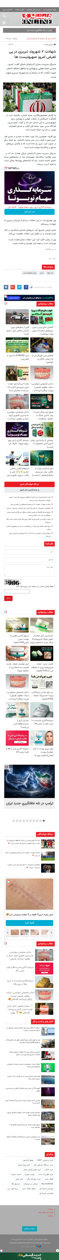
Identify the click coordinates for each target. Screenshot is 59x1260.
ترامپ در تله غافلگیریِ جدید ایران (29, 803)
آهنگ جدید (48, 1179)
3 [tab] (37, 821)
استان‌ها (42, 38)
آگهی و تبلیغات (19, 10)
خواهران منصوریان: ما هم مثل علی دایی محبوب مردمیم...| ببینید (29, 508)
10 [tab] (14, 821)
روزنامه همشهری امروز (49, 10)
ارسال (8, 598)
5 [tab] (30, 821)
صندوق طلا (15, 1183)
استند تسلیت (16, 1174)
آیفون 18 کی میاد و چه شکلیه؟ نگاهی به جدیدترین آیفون (23, 1089)
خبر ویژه (50, 272)
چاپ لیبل (19, 1179)
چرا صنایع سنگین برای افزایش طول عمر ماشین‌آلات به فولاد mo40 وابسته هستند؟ (23, 1041)
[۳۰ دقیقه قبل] (48, 1031)
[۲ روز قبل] (48, 1128)
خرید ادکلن (49, 1169)
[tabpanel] (29, 787)
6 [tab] (27, 821)
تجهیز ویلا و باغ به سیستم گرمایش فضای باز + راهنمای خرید (24, 1126)
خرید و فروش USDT (45, 1160)
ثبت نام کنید (29, 211)
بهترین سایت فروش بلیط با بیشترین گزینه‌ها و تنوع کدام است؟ (23, 1101)
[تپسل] (5, 168)
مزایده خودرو (30, 1174)
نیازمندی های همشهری (34, 10)
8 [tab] (20, 821)
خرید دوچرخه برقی (34, 1179)
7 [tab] (23, 821)
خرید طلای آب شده (45, 1174)
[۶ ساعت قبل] (48, 1091)
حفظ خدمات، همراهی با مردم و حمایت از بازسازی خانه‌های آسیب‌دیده (23, 1065)
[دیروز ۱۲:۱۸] (48, 1116)
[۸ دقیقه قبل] (29, 781)
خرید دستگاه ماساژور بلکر (43, 1165)
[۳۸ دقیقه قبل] (48, 1079)
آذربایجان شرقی (32, 38)
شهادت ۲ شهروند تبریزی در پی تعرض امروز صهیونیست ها (32, 54)
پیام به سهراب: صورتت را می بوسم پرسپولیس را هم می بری (31, 504)
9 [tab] (17, 821)
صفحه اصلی (52, 38)
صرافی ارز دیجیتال (31, 1183)
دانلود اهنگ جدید (29, 1188)
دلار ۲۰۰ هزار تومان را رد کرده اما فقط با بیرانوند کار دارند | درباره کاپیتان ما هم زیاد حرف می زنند (23, 842)
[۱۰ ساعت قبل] (48, 843)
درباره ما (50, 1209)
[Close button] (57, 1250)
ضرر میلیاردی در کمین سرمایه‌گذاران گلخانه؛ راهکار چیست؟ (23, 1138)
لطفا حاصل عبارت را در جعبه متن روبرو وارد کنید (35, 586)
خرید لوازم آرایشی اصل (32, 1169)
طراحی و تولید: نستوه (28, 1246)
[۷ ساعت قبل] (48, 868)
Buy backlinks (47, 1183)
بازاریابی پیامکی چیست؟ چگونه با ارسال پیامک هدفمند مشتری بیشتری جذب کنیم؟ (24, 1053)
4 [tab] (33, 821)
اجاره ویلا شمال (24, 1165)
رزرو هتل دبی (12, 1188)
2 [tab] (40, 821)
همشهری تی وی (7, 10)
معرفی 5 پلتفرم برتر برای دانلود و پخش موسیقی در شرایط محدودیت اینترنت (23, 1029)
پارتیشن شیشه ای (46, 1188)
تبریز (41, 272)
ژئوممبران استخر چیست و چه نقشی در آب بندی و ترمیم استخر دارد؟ (23, 1077)
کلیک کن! (29, 923)
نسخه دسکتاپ (29, 1228)
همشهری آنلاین (37, 18)
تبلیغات (50, 1216)
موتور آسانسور (28, 1160)
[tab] (29, 484)
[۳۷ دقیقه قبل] (48, 1067)
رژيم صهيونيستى (29, 272)
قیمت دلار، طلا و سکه (46, 1212)
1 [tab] (43, 821)
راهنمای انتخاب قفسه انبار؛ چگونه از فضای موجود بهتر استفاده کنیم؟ (23, 1113)
